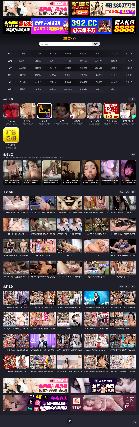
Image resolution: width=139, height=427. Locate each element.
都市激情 (22, 82)
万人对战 (53, 54)
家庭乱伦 (37, 82)
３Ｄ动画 (68, 61)
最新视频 (8, 191)
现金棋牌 (114, 54)
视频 (10, 60)
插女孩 (22, 89)
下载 (133, 155)
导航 (10, 89)
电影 (10, 67)
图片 (10, 75)
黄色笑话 (114, 82)
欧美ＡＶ (53, 61)
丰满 (121, 287)
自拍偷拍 (37, 61)
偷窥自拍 (22, 75)
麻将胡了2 (83, 54)
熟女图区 (114, 75)
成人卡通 (53, 68)
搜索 (96, 44)
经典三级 (98, 68)
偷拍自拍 (37, 68)
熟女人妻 (83, 61)
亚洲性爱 (22, 68)
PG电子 (22, 54)
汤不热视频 (68, 89)
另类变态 (129, 68)
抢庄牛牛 (129, 54)
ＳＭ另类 (129, 61)
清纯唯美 (98, 75)
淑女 (127, 287)
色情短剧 (114, 89)
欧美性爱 (68, 68)
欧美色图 (53, 75)
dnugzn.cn (69, 39)
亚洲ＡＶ (22, 61)
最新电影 (8, 286)
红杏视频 (83, 89)
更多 (133, 192)
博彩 (10, 53)
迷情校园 (83, 82)
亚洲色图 (37, 75)
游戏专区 (68, 54)
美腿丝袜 (83, 75)
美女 (121, 192)
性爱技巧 (129, 82)
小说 (10, 82)
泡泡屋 (98, 89)
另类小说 (98, 82)
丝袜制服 (98, 61)
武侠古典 (68, 82)
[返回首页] (134, 422)
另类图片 (129, 75)
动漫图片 (68, 75)
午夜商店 (37, 89)
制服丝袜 (83, 68)
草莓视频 (53, 89)
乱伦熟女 (114, 68)
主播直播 (114, 61)
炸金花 (98, 54)
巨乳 (127, 192)
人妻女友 (53, 82)
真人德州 (37, 54)
